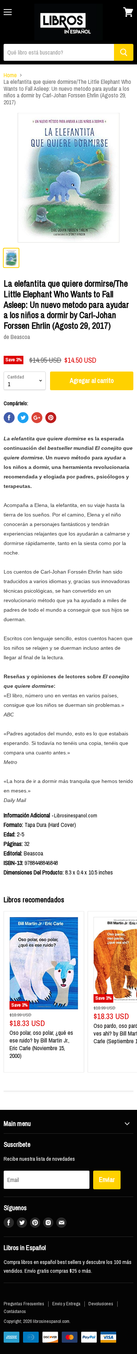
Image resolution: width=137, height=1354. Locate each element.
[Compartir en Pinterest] (50, 417)
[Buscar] (123, 52)
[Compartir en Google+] (36, 417)
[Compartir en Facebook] (9, 417)
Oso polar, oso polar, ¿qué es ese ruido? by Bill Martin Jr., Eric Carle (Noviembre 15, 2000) (41, 1044)
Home (10, 75)
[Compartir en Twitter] (23, 417)
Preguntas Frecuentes (24, 1304)
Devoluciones (100, 1304)
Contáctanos (15, 1311)
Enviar (107, 1179)
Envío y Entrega (66, 1304)
